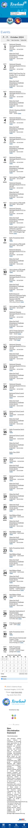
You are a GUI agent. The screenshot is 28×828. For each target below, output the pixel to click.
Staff (10, 826)
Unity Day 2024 (14, 452)
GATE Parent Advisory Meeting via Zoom (16, 337)
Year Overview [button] (15, 40)
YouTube (18, 10)
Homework (16, 826)
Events (4, 679)
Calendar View (23, 673)
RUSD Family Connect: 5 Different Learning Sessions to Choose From (17, 228)
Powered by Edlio (14, 724)
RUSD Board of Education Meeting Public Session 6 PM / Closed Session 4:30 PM (17, 296)
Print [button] (8, 40)
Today (2, 673)
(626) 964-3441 (16, 692)
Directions (24, 826)
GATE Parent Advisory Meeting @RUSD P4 (16, 331)
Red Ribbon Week (15, 515)
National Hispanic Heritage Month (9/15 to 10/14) (17, 46)
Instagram (25, 10)
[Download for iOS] (13, 721)
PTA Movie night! (15, 623)
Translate (23, 14)
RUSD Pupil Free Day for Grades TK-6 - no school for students (17, 75)
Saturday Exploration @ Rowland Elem (17, 612)
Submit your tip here (22, 820)
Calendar (3, 826)
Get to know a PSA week (17, 177)
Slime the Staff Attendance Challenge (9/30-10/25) (16, 55)
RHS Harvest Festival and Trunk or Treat (17, 638)
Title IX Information (12, 736)
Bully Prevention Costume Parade (14, 647)
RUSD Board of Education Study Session (17, 586)
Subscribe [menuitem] (23, 40)
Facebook (22, 10)
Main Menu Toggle (25, 2)
